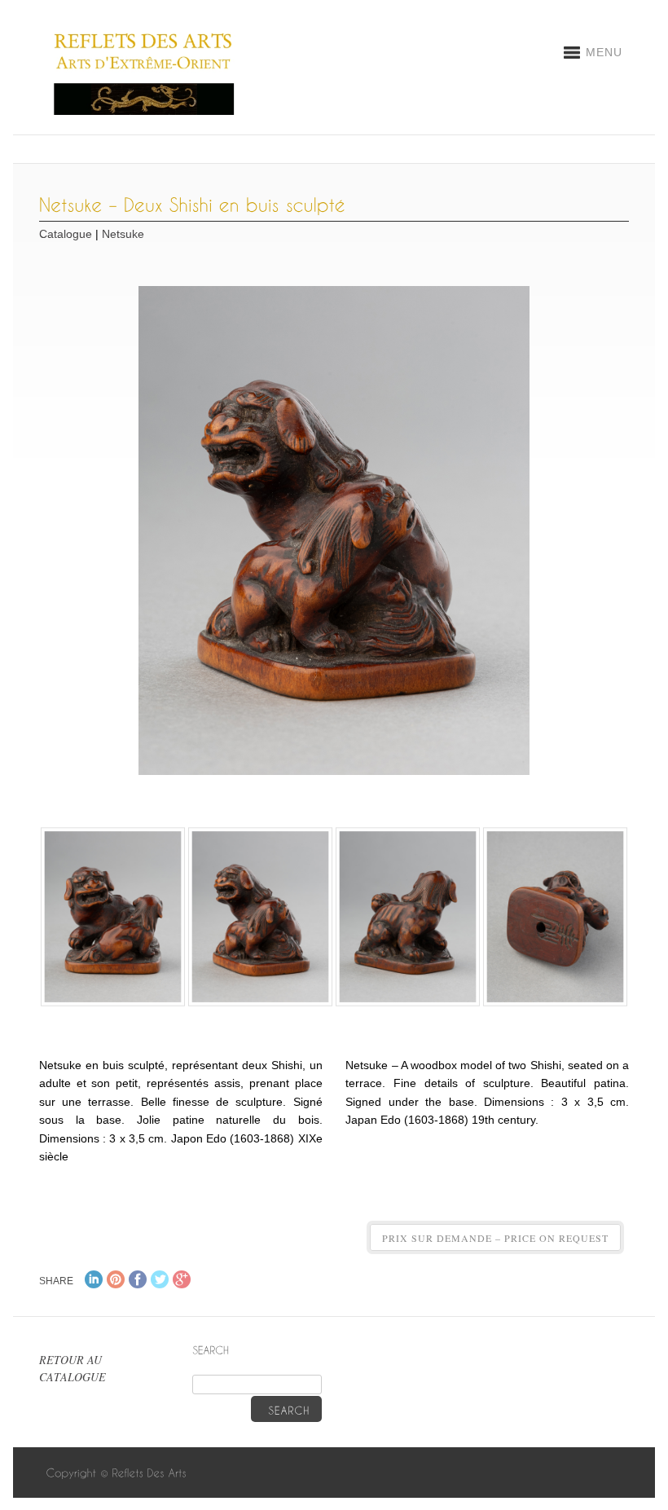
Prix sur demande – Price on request (495, 1237)
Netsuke (123, 233)
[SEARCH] (286, 1409)
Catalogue (65, 233)
